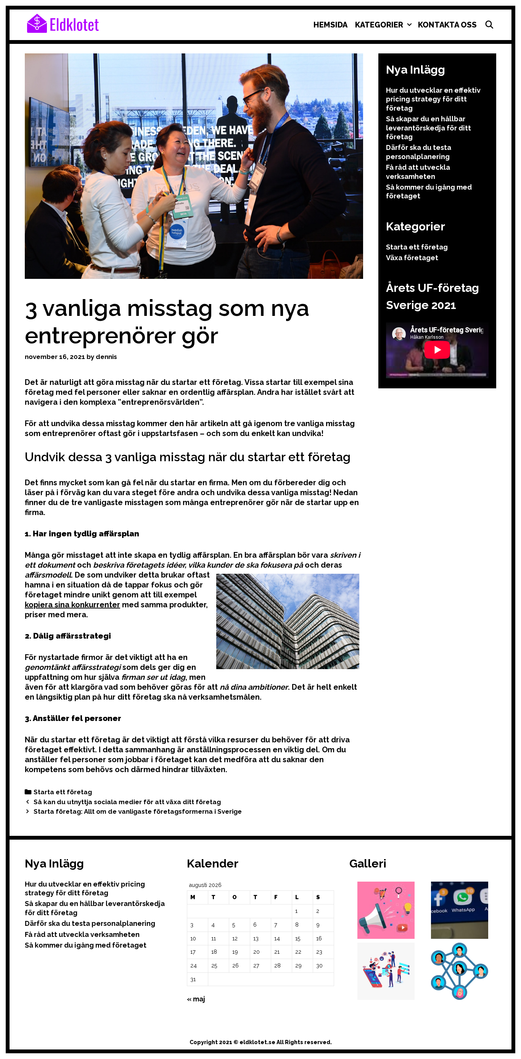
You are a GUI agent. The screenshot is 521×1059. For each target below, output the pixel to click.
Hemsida (330, 24)
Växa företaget (412, 258)
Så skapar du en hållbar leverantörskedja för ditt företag (428, 128)
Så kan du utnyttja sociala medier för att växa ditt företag (127, 802)
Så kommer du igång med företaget (85, 945)
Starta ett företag (63, 792)
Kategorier (379, 24)
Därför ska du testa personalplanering (90, 923)
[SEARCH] (489, 24)
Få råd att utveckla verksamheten (82, 934)
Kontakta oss (447, 24)
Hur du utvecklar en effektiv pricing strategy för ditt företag (433, 99)
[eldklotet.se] (63, 22)
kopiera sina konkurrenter (72, 604)
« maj (196, 999)
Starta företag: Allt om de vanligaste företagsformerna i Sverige (138, 811)
